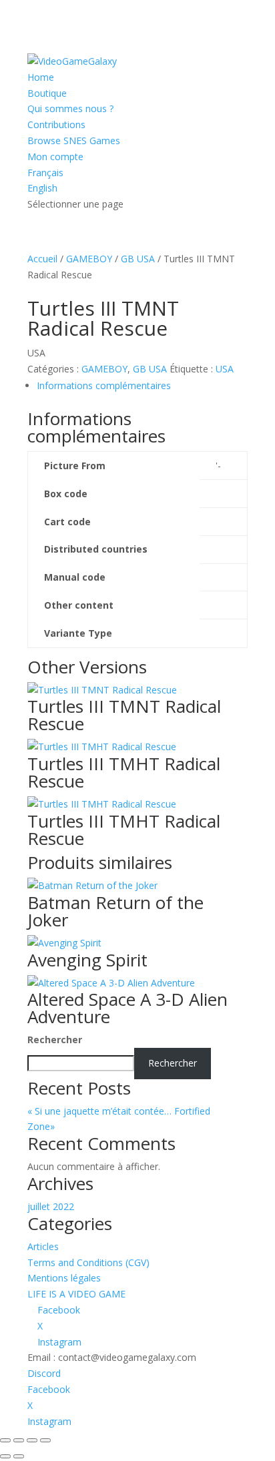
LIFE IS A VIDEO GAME (76, 1293)
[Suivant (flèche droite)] (18, 1456)
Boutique (47, 93)
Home (40, 77)
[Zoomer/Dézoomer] (5, 1440)
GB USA (138, 258)
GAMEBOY (89, 258)
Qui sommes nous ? (70, 108)
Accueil (42, 258)
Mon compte (55, 156)
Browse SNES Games (73, 140)
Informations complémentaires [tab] (104, 385)
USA (225, 368)
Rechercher (54, 1039)
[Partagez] (32, 1440)
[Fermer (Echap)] (45, 1440)
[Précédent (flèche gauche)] (5, 1456)
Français (45, 172)
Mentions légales (64, 1277)
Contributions (56, 124)
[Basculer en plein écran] (18, 1440)
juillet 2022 (50, 1206)
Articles (43, 1246)
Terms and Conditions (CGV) (88, 1262)
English (42, 188)
